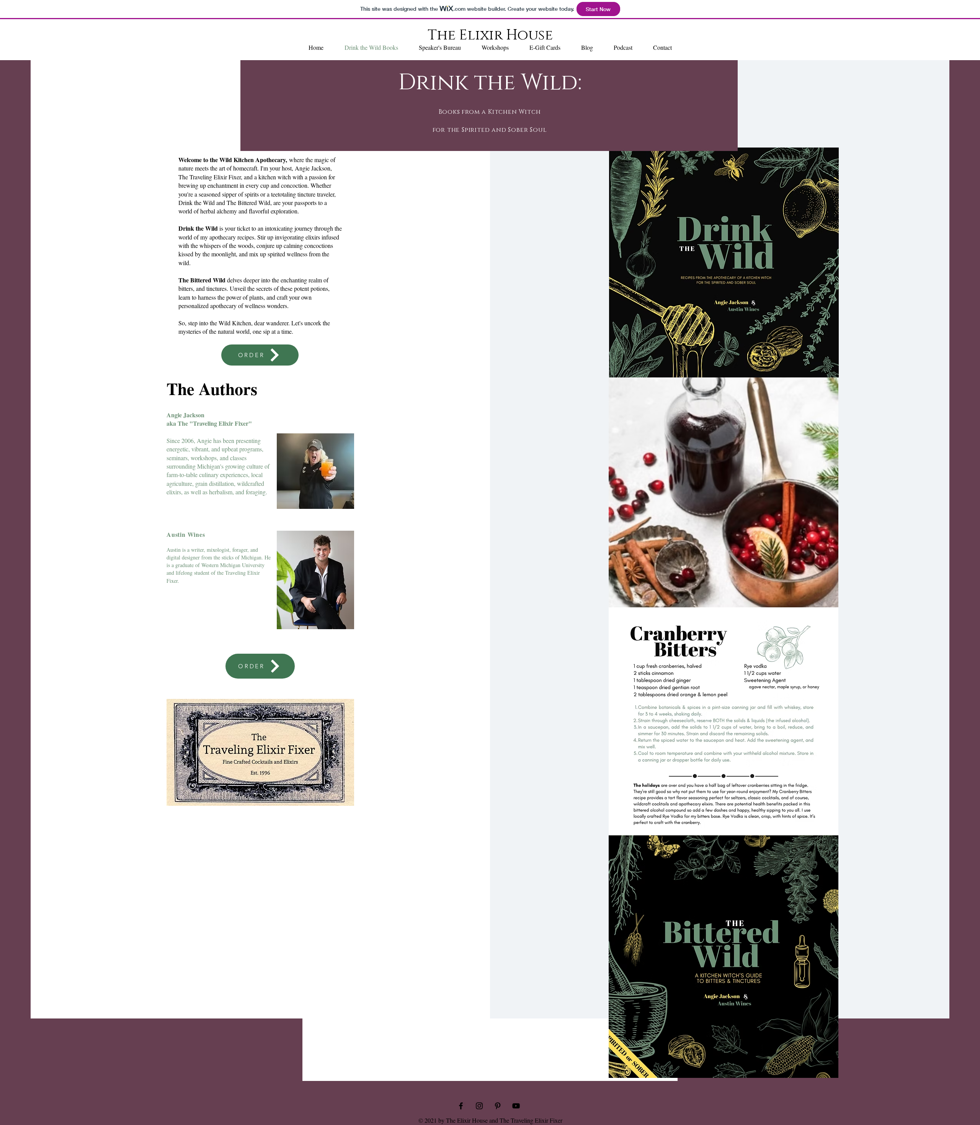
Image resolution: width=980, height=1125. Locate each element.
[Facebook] (461, 1105)
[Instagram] (479, 1105)
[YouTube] (516, 1105)
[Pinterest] (497, 1105)
